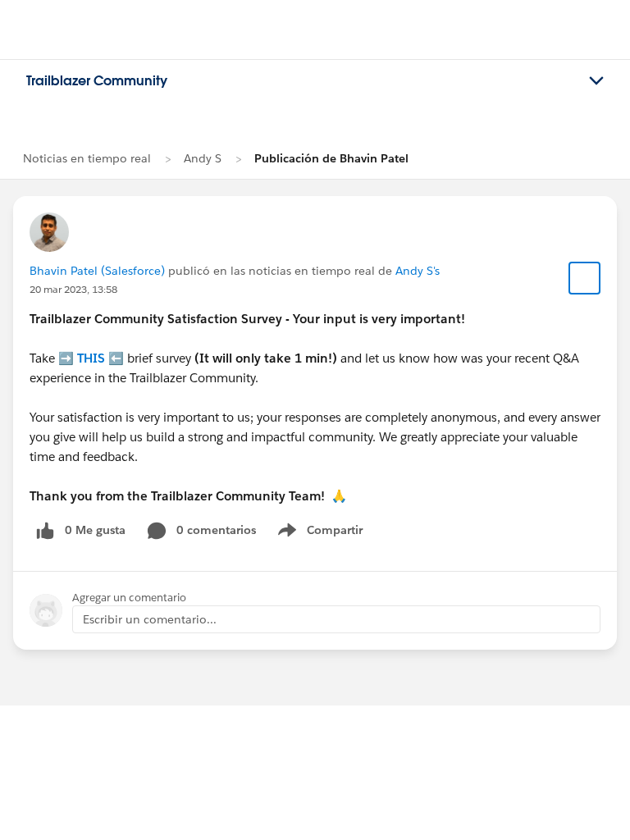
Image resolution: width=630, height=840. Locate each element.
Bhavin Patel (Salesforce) (97, 270)
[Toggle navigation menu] (596, 81)
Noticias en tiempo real (87, 158)
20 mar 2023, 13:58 (73, 289)
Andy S (202, 158)
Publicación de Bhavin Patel (331, 158)
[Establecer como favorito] (585, 278)
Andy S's (417, 270)
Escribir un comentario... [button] (150, 619)
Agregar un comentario (129, 598)
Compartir (330, 533)
